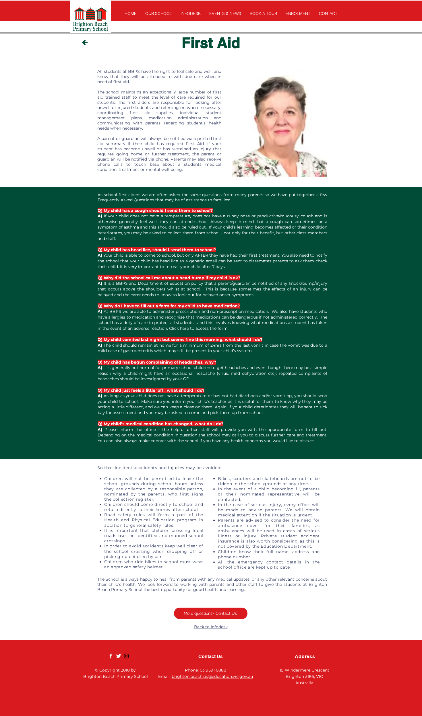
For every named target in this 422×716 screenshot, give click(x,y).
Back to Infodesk (211, 626)
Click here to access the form (198, 328)
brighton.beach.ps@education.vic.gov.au (212, 676)
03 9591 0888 (213, 670)
